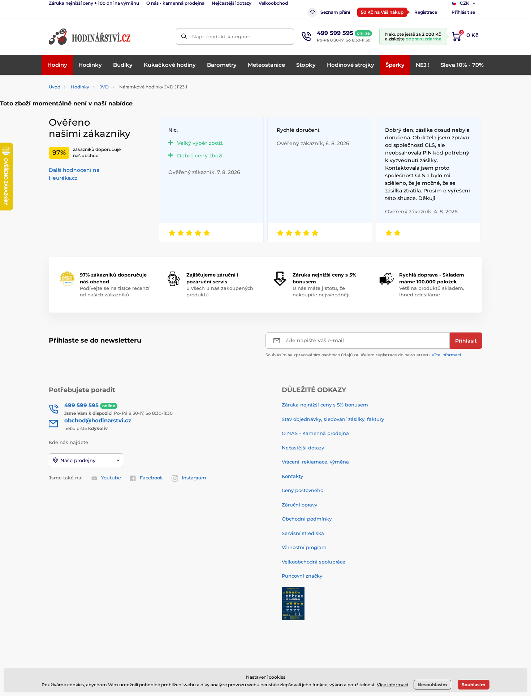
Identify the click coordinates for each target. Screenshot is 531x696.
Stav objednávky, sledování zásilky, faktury (333, 419)
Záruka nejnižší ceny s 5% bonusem (325, 405)
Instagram (194, 477)
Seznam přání (335, 12)
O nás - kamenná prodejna (175, 3)
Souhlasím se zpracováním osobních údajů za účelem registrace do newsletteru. (363, 354)
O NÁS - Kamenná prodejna (315, 433)
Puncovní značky (302, 576)
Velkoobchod (273, 3)
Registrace (425, 12)
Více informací (446, 354)
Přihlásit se (463, 12)
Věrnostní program (304, 547)
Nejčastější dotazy (231, 3)
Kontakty (292, 476)
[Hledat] (184, 37)
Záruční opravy (299, 505)
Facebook (151, 477)
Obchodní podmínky (307, 519)
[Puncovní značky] (293, 603)
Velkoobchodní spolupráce (313, 562)
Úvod (54, 87)
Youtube (111, 477)
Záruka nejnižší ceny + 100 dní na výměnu (94, 3)
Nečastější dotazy (303, 448)
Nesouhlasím (432, 684)
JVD (104, 87)
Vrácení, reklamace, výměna (315, 462)
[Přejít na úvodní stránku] (90, 37)
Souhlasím (473, 684)
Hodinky (80, 87)
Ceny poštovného (302, 490)
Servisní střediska (303, 533)
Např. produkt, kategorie (221, 36)
